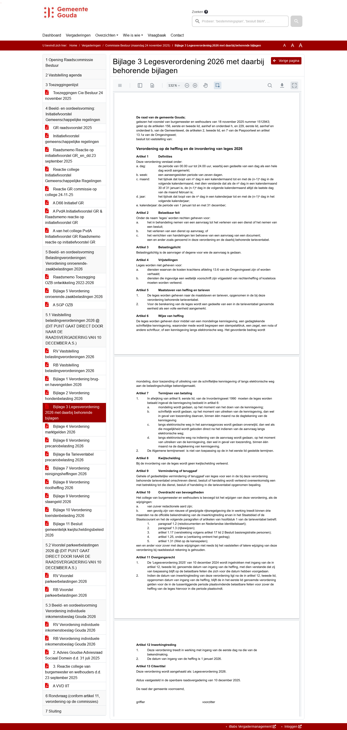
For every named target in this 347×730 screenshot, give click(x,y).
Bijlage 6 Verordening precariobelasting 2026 (67, 443)
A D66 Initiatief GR (68, 203)
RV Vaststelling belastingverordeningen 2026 (69, 354)
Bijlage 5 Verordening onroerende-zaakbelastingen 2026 (74, 294)
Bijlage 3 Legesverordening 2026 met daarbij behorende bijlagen (72, 412)
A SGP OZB (62, 305)
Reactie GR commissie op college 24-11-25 (71, 192)
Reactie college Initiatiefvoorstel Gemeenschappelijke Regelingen (73, 175)
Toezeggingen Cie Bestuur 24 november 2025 (74, 96)
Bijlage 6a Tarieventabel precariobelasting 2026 (69, 457)
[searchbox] (240, 21)
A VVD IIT (60, 686)
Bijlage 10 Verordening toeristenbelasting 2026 (68, 513)
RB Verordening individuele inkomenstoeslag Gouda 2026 (72, 641)
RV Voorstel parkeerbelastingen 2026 (66, 578)
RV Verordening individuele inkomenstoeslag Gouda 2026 (72, 627)
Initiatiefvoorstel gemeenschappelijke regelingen (72, 139)
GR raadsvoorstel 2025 (72, 128)
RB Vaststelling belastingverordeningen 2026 (69, 368)
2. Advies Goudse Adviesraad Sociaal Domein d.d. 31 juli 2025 (73, 655)
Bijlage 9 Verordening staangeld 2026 (67, 499)
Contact (177, 35)
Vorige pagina (288, 61)
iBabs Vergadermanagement (250, 726)
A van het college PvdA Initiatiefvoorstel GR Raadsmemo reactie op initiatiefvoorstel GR (72, 236)
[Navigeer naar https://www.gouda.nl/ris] (65, 18)
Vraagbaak (157, 35)
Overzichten (105, 35)
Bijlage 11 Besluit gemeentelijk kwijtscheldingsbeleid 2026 (74, 529)
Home (73, 45)
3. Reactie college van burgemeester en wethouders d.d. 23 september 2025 (73, 672)
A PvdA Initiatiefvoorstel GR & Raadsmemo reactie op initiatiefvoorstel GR (73, 217)
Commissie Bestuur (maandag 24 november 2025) (137, 45)
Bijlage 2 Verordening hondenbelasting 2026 (67, 396)
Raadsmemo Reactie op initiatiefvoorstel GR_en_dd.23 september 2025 (70, 155)
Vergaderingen (78, 35)
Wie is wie (131, 35)
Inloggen (291, 726)
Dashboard (51, 35)
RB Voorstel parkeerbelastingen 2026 (66, 592)
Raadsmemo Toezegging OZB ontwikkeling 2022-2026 (70, 280)
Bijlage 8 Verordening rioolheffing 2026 (67, 485)
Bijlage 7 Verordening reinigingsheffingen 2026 (67, 471)
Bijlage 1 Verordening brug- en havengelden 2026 (72, 382)
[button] (296, 21)
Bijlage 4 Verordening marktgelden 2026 (67, 429)
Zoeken (197, 12)
